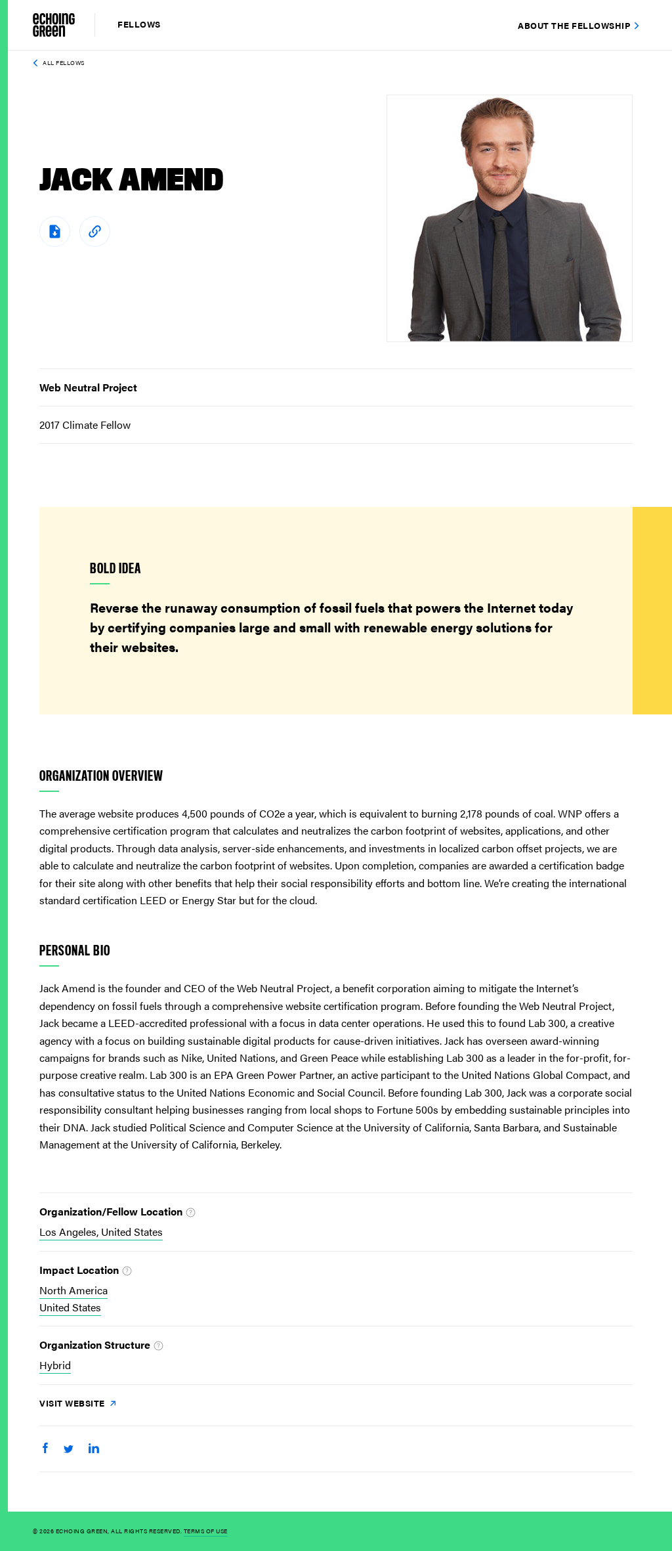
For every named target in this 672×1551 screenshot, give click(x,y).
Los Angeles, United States (101, 1231)
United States (70, 1307)
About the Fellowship (574, 25)
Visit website (73, 1403)
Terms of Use (206, 1531)
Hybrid (55, 1364)
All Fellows (64, 62)
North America (73, 1290)
